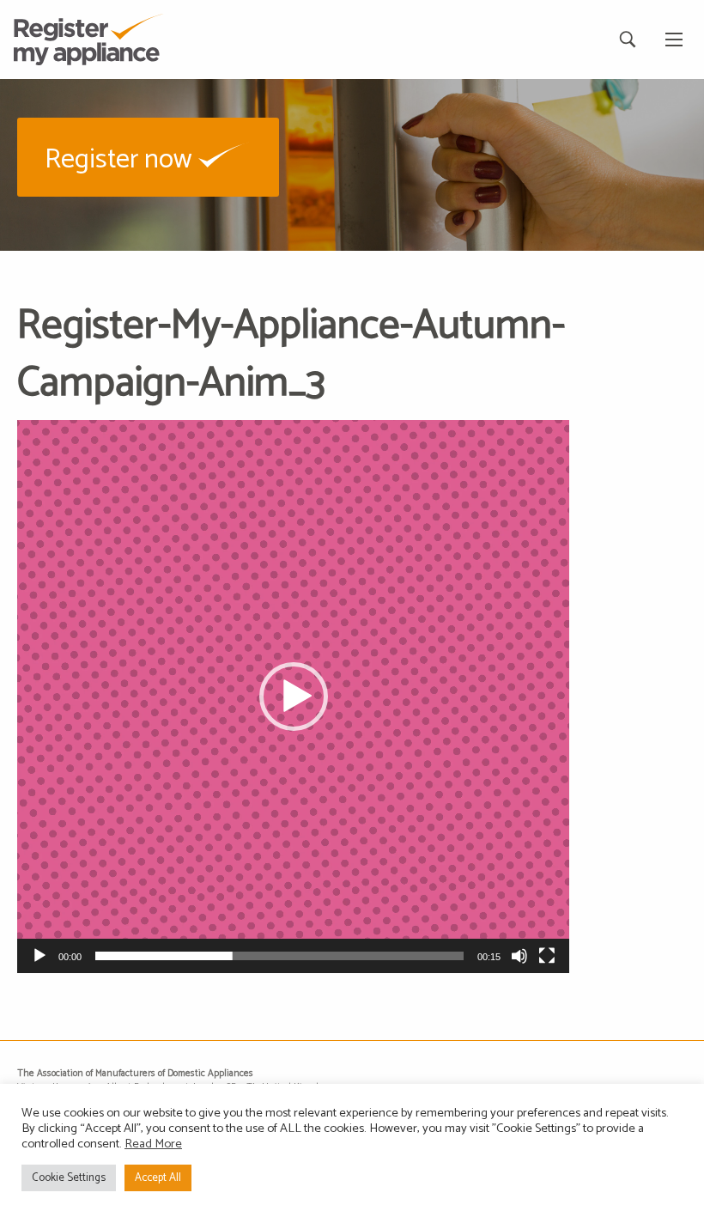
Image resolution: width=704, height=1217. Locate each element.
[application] (293, 696)
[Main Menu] (674, 39)
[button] (148, 157)
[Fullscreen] (546, 955)
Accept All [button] (158, 1178)
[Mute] (519, 955)
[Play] (39, 955)
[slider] (279, 956)
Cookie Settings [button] (69, 1178)
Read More (153, 1144)
